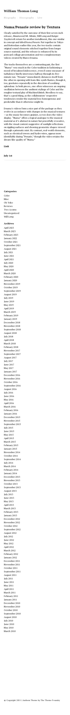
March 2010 (10, 631)
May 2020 (8, 266)
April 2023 (9, 227)
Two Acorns (10, 209)
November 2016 (12, 378)
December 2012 (12, 518)
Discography (26, 17)
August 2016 (10, 389)
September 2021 (12, 245)
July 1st (8, 155)
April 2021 (9, 259)
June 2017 (9, 364)
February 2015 (11, 445)
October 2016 (11, 382)
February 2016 (11, 410)
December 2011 (12, 560)
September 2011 (12, 571)
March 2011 (10, 592)
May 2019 (8, 304)
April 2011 (9, 589)
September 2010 (12, 613)
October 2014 (11, 455)
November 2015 (12, 420)
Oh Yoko (8, 202)
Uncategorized (11, 213)
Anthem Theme (30, 700)
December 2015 (12, 417)
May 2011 (8, 585)
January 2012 (10, 557)
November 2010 (12, 606)
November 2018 (12, 325)
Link (6, 146)
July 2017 (8, 361)
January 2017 (10, 371)
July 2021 (8, 252)
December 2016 (12, 375)
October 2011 (11, 568)
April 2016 (9, 403)
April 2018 (9, 339)
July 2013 (8, 494)
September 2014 (12, 459)
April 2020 (9, 269)
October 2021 (11, 241)
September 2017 (12, 354)
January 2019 (10, 318)
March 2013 (10, 508)
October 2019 (11, 287)
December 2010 (12, 603)
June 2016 (9, 396)
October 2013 (11, 483)
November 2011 (12, 564)
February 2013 (11, 511)
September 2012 (12, 529)
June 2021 (9, 255)
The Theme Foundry (50, 700)
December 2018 (12, 322)
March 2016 (10, 406)
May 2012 (8, 543)
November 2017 (12, 350)
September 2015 (12, 424)
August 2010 (10, 617)
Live (40, 17)
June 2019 (9, 301)
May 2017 (8, 368)
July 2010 (8, 620)
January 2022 (10, 238)
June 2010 (9, 624)
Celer (7, 195)
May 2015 (8, 434)
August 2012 (10, 532)
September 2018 (12, 329)
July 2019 (8, 297)
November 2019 (12, 283)
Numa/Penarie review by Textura (32, 27)
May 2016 (8, 399)
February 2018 (11, 347)
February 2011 (11, 596)
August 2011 (10, 575)
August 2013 (10, 490)
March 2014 (10, 466)
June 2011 (9, 582)
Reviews (8, 206)
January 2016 (10, 413)
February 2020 (11, 276)
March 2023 (10, 231)
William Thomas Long (21, 11)
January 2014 (10, 473)
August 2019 (10, 294)
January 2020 (10, 280)
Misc (6, 199)
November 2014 (12, 452)
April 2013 (9, 504)
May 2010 (8, 627)
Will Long (8, 216)
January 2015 (10, 448)
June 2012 (9, 539)
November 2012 (12, 522)
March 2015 (10, 441)
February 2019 (11, 315)
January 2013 (10, 515)
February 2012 (11, 553)
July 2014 (8, 462)
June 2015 (9, 431)
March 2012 (10, 550)
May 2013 (8, 501)
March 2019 (10, 311)
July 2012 (8, 536)
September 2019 (12, 290)
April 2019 (9, 308)
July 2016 (8, 392)
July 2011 (8, 578)
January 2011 (10, 599)
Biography (10, 17)
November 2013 (12, 480)
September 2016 (12, 385)
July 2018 (8, 336)
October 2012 (11, 525)
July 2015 (8, 427)
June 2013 (9, 497)
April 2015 (9, 438)
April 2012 (9, 546)
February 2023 (11, 234)
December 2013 (12, 476)
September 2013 (12, 487)
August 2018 (10, 332)
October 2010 (11, 610)
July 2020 (8, 262)
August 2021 (10, 248)
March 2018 (10, 343)
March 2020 (10, 273)
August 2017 (10, 357)
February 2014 (11, 469)
